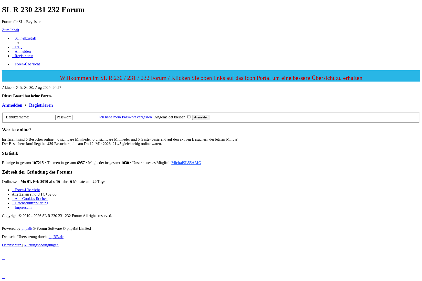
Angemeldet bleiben (170, 117)
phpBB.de (55, 237)
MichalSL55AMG (186, 163)
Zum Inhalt (10, 30)
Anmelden (12, 105)
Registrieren (41, 105)
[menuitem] (17, 47)
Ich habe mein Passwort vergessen (125, 117)
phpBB (27, 228)
